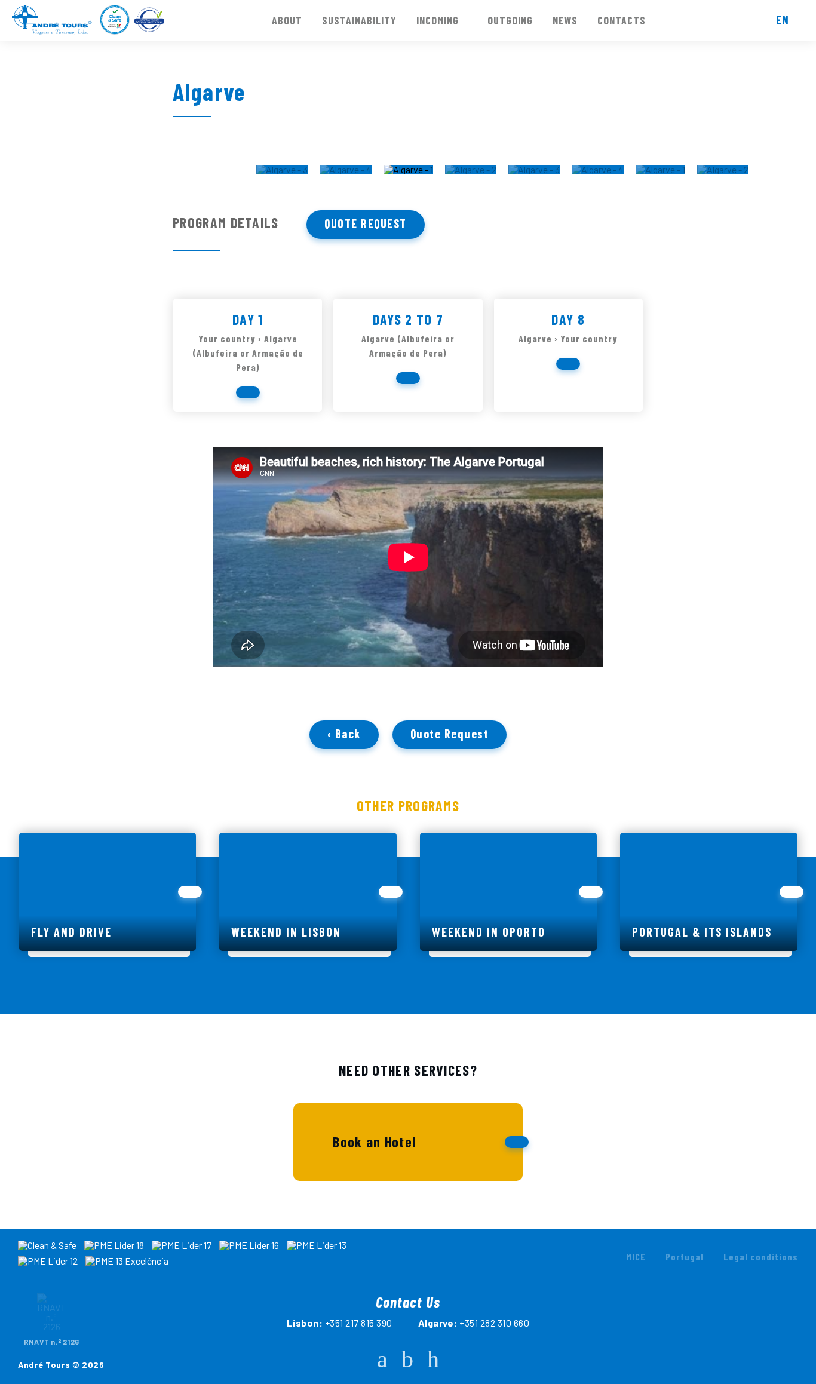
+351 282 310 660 (494, 1322)
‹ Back (344, 733)
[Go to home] (52, 20)
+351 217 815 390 (358, 1322)
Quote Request (365, 223)
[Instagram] (407, 1358)
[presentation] (15, 175)
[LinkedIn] (433, 1358)
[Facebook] (382, 1358)
